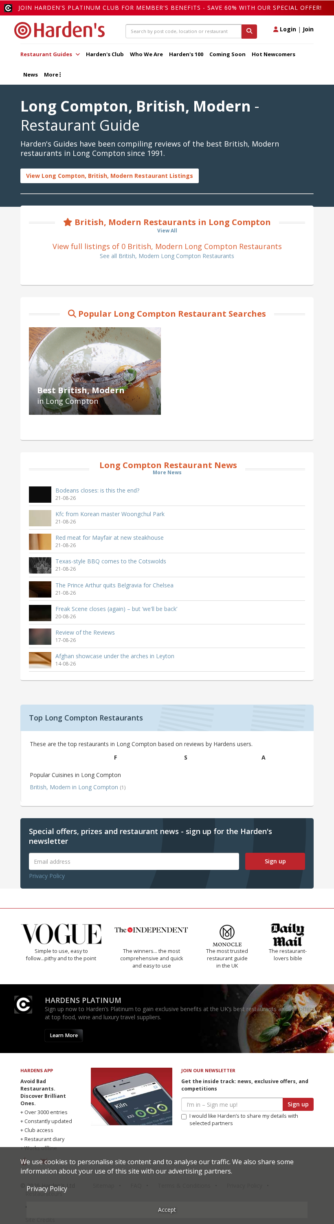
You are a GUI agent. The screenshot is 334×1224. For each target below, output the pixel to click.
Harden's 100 (186, 54)
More (51, 74)
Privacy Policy (47, 876)
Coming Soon (227, 54)
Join (308, 29)
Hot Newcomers (273, 54)
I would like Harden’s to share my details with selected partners (243, 1119)
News (30, 74)
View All (167, 230)
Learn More (64, 1035)
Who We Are (146, 54)
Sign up (275, 861)
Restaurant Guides (46, 54)
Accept (167, 1209)
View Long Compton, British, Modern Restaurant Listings (109, 176)
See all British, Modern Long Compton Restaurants (167, 256)
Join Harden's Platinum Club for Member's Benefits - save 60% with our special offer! (170, 7)
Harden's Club (105, 54)
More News (167, 472)
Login (287, 29)
